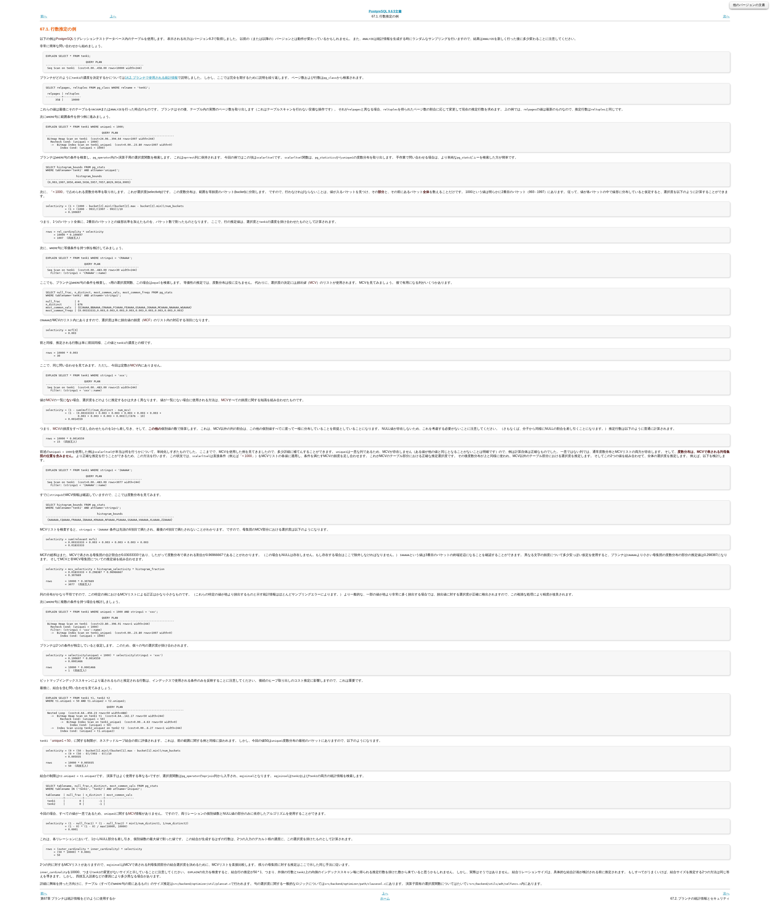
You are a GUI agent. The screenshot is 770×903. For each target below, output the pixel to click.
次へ (726, 16)
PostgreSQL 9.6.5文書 (385, 11)
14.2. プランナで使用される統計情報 (151, 77)
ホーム (385, 898)
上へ (113, 16)
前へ (44, 16)
